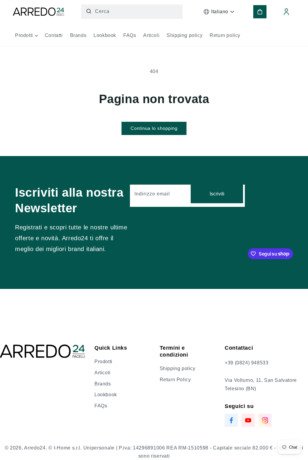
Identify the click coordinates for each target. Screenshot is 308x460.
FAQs (100, 405)
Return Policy (175, 379)
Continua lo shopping (154, 128)
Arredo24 (35, 447)
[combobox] (132, 12)
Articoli (102, 372)
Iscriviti (217, 193)
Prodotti (103, 361)
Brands (102, 383)
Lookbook (105, 394)
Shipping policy (178, 368)
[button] (26, 37)
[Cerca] (88, 11)
